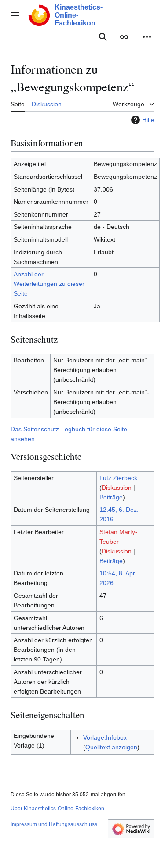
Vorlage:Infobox (105, 737)
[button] (15, 15)
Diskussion (117, 487)
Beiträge (111, 497)
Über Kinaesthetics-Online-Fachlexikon (57, 809)
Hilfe (148, 119)
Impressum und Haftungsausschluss (54, 824)
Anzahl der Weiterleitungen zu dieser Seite (49, 284)
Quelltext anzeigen (111, 747)
